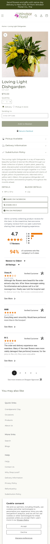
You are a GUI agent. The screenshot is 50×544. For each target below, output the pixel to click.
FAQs (7, 461)
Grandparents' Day (13, 409)
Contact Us (9, 467)
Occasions (9, 415)
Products (9, 420)
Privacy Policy (23, 520)
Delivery (8, 107)
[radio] (36, 234)
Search (8, 441)
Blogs (7, 446)
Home (4, 26)
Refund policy (11, 489)
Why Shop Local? (12, 472)
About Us (9, 426)
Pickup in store (21, 107)
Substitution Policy (13, 494)
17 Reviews (17, 243)
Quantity (6, 98)
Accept (24, 526)
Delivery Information (14, 478)
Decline (24, 532)
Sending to (10, 111)
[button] (36, 15)
